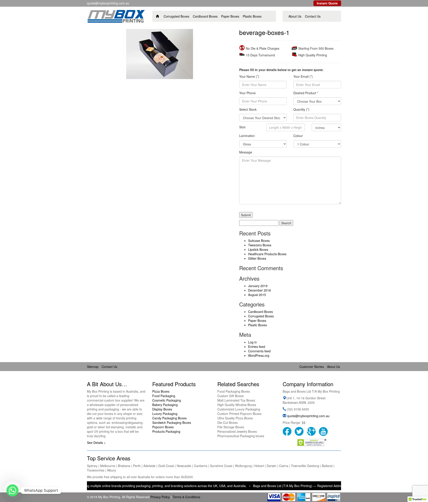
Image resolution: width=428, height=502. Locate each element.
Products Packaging (166, 431)
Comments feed (259, 351)
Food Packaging (163, 396)
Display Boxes (162, 409)
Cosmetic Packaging (166, 400)
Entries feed (256, 346)
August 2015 (257, 294)
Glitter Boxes (257, 258)
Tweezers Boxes (259, 245)
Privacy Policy (160, 497)
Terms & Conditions (186, 497)
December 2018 (259, 290)
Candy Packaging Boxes (169, 418)
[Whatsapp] (12, 490)
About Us (294, 16)
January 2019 (258, 286)
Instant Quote (327, 3)
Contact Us (313, 16)
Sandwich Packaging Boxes (171, 422)
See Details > (96, 442)
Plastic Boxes (252, 16)
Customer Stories (311, 366)
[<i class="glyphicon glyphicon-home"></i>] (157, 16)
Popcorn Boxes (163, 427)
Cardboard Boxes (205, 16)
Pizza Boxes (160, 391)
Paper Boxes (230, 16)
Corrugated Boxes (176, 16)
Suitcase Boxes (259, 240)
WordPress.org (258, 355)
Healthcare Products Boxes (267, 254)
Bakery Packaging (165, 404)
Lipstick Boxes (258, 249)
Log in (252, 342)
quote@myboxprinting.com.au (308, 416)
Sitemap (93, 366)
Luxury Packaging (164, 413)
